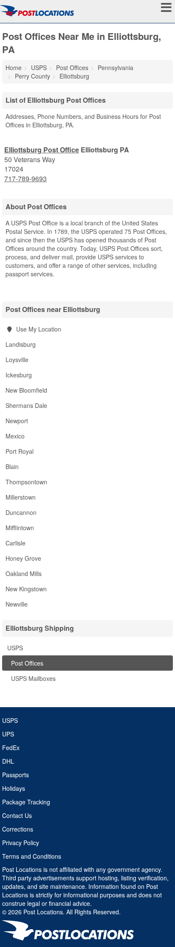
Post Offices (26, 663)
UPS (8, 734)
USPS (14, 648)
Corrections (17, 829)
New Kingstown (26, 588)
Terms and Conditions (31, 856)
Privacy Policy (20, 842)
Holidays (13, 788)
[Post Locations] (37, 10)
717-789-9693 (25, 178)
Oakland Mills (24, 573)
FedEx (11, 747)
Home (14, 67)
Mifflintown (20, 527)
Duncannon (21, 512)
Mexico (15, 436)
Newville (17, 604)
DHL (8, 761)
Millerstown (21, 497)
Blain (12, 466)
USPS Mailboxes (32, 678)
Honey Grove (23, 558)
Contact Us (17, 815)
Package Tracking (26, 802)
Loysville (17, 359)
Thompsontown (26, 482)
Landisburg (21, 344)
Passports (15, 774)
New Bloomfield (26, 390)
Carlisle (15, 543)
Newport (17, 420)
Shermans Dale (26, 405)
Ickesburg (19, 375)
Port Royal (20, 451)
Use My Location (37, 329)
